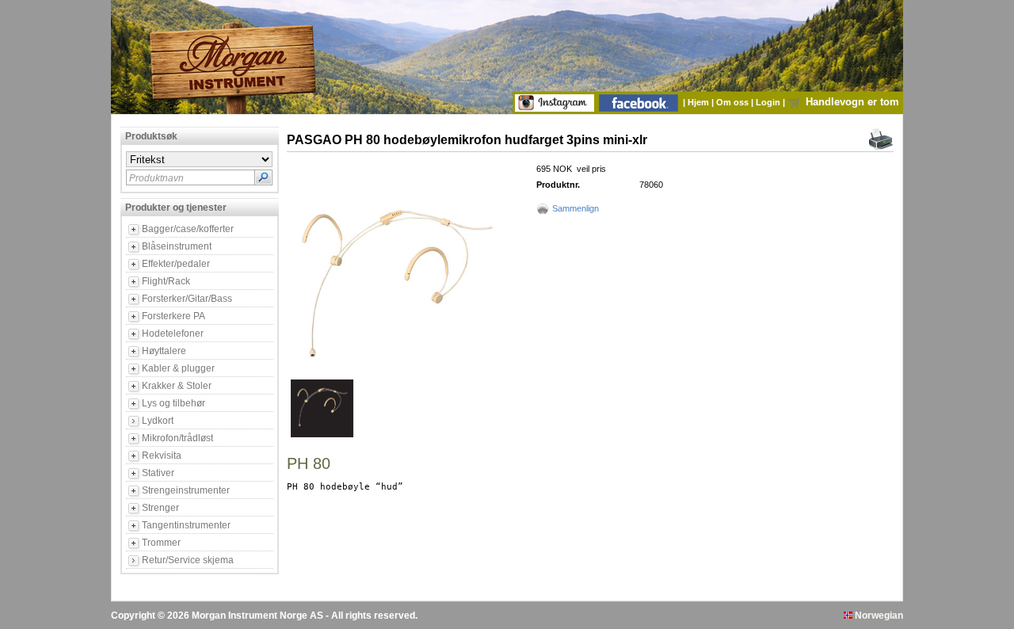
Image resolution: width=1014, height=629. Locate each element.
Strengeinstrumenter (186, 490)
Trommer (161, 542)
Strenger (160, 507)
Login (769, 102)
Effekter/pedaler (176, 263)
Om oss (733, 102)
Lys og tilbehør (173, 403)
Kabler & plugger (178, 368)
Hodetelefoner (173, 333)
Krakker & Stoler (177, 385)
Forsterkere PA (173, 316)
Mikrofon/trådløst (177, 438)
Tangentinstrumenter (186, 525)
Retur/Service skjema (188, 560)
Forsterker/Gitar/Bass (187, 298)
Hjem (699, 102)
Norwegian (877, 615)
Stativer (158, 472)
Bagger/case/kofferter (188, 228)
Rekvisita (161, 455)
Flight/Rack (166, 281)
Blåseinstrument (177, 246)
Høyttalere (164, 350)
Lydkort (157, 420)
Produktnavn (156, 178)
